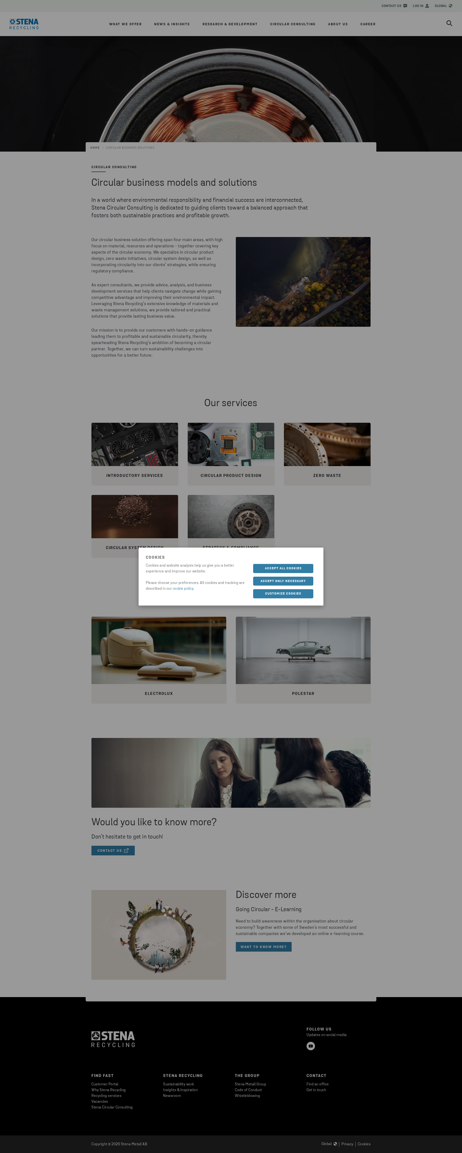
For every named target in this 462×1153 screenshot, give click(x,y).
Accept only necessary (283, 581)
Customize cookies (283, 593)
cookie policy (183, 589)
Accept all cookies (283, 568)
